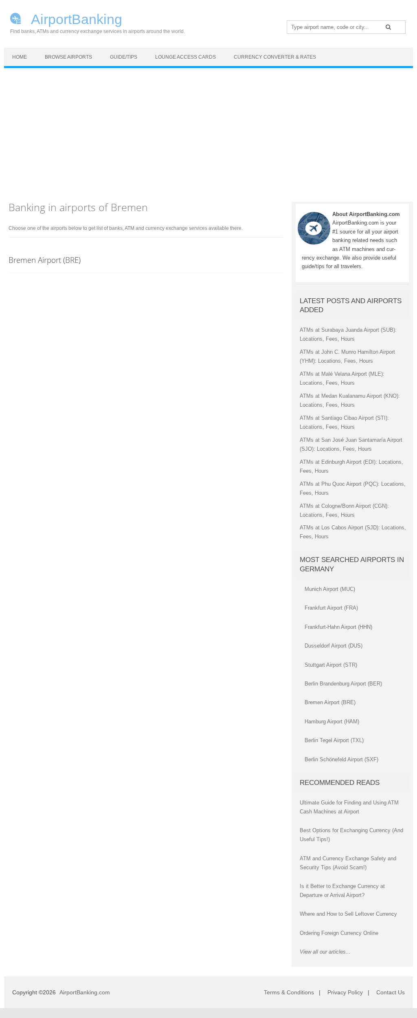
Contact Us (390, 992)
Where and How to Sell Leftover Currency (348, 914)
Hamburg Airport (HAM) (332, 721)
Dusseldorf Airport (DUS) (333, 646)
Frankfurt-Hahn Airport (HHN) (338, 627)
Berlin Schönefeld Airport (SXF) (341, 759)
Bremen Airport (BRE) (45, 259)
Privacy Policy (345, 992)
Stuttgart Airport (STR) (331, 665)
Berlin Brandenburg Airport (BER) (343, 684)
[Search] (388, 27)
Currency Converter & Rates (275, 57)
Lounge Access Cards (185, 57)
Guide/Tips (123, 57)
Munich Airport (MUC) (330, 589)
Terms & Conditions (289, 992)
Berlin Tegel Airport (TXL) (334, 740)
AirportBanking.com (84, 992)
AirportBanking (75, 18)
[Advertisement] (208, 131)
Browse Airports (68, 57)
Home (19, 57)
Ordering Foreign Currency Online (339, 933)
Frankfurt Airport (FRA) (331, 608)
